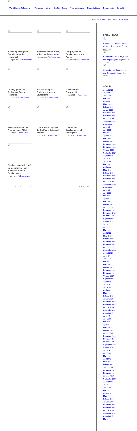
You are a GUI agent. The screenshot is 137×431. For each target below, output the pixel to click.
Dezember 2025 (109, 112)
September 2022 (109, 218)
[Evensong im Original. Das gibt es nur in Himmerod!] (20, 39)
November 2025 (109, 115)
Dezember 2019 (109, 301)
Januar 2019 (108, 333)
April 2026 (107, 101)
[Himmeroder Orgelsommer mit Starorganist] (78, 115)
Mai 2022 (106, 230)
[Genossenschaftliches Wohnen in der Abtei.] (20, 115)
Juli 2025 (106, 127)
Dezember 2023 (109, 175)
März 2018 (107, 361)
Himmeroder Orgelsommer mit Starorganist (74, 130)
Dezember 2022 (109, 210)
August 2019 (108, 313)
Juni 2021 (107, 258)
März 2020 (107, 293)
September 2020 (109, 278)
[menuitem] (13, 8)
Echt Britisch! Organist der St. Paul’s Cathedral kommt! (48, 130)
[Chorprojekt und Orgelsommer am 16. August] (78, 39)
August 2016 (108, 416)
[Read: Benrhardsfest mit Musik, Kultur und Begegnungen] (105, 52)
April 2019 (107, 324)
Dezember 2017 (109, 370)
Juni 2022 (107, 227)
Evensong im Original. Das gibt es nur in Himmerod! (18, 54)
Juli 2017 (106, 384)
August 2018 (108, 347)
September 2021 (109, 250)
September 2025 (109, 121)
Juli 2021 (106, 256)
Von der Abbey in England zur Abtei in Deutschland (46, 92)
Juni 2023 (107, 193)
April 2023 (107, 198)
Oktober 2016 (108, 410)
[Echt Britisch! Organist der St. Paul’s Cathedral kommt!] (49, 115)
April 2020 (107, 290)
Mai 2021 (106, 261)
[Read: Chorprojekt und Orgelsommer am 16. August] (105, 65)
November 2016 (109, 407)
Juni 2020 (107, 287)
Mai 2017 (106, 390)
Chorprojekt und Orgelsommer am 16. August (75, 54)
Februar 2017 (108, 399)
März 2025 (107, 138)
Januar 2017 (108, 401)
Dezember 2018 (109, 336)
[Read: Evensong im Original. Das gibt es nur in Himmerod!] (105, 39)
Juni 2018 (107, 353)
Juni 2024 (107, 161)
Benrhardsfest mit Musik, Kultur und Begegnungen (48, 52)
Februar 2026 (108, 107)
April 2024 (107, 167)
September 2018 (109, 344)
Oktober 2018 (108, 341)
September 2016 (109, 413)
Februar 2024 (108, 173)
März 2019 (107, 327)
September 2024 (109, 153)
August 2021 (108, 253)
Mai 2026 (106, 98)
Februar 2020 (108, 296)
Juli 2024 (106, 158)
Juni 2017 (107, 387)
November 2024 (109, 147)
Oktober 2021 (108, 247)
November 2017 (109, 373)
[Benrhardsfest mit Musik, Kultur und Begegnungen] (49, 39)
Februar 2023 (108, 204)
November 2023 (109, 178)
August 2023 (108, 187)
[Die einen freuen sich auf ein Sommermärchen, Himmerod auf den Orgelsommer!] (20, 153)
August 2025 (108, 124)
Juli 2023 (106, 190)
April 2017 (107, 393)
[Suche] (10, 23)
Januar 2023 (108, 207)
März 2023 (107, 201)
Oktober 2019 (108, 307)
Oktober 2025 (108, 118)
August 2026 (108, 90)
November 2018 (109, 338)
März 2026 (107, 104)
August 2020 (108, 281)
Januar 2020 (108, 298)
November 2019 (109, 304)
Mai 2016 (106, 419)
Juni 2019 (107, 318)
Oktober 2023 (108, 181)
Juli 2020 (106, 284)
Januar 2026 (108, 110)
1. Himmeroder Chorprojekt (72, 90)
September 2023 (109, 184)
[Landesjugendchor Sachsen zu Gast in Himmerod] (20, 77)
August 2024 (108, 155)
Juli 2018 (106, 350)
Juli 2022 (106, 224)
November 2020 (109, 273)
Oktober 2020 (108, 276)
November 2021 (109, 244)
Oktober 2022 (108, 215)
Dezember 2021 (109, 241)
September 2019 (109, 310)
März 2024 (107, 170)
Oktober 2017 (108, 376)
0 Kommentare (26, 60)
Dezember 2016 (109, 404)
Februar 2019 (108, 330)
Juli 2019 (106, 316)
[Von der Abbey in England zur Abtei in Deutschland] (49, 77)
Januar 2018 (108, 367)
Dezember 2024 (109, 144)
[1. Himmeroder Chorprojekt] (78, 77)
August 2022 (108, 221)
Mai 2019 (106, 321)
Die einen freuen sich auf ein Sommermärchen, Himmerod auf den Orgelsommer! (19, 169)
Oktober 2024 (108, 150)
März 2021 (107, 264)
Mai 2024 (106, 164)
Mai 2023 (106, 195)
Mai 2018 (106, 356)
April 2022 (107, 233)
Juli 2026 (106, 92)
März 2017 (107, 396)
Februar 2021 (108, 267)
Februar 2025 (108, 141)
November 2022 (109, 213)
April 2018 (107, 358)
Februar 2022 (108, 238)
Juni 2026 (107, 95)
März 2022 (107, 236)
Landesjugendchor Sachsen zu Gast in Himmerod (16, 92)
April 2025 (107, 135)
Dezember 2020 (109, 270)
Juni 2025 (107, 130)
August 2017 (108, 381)
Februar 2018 (108, 364)
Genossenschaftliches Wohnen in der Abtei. (18, 128)
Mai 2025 (106, 132)
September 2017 (109, 379)
